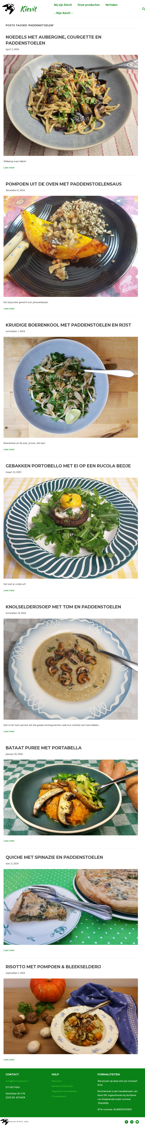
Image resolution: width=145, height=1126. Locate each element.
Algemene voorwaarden (64, 1091)
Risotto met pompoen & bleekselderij (53, 966)
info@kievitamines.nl (17, 1081)
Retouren (57, 1081)
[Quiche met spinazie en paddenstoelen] (71, 906)
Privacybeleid (59, 1096)
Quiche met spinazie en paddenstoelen (54, 857)
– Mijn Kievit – (63, 13)
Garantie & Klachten (62, 1086)
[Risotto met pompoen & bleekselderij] (71, 1016)
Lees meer (9, 167)
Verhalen (111, 5)
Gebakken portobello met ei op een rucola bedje (68, 466)
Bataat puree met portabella (44, 747)
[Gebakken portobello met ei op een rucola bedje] (71, 527)
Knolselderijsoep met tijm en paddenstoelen (63, 606)
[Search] (141, 9)
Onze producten (89, 5)
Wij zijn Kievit (63, 5)
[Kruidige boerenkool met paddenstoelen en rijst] (71, 386)
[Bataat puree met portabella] (71, 797)
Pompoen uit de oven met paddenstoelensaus (64, 184)
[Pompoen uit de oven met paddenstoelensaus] (71, 245)
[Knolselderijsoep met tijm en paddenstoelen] (71, 668)
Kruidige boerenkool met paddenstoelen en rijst (68, 325)
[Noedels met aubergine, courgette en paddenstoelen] (71, 104)
